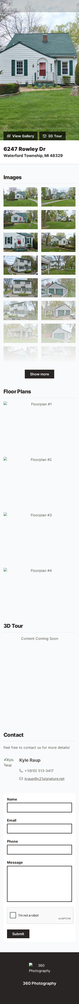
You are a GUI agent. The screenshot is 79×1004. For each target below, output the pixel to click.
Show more (39, 374)
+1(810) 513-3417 (39, 771)
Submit (18, 934)
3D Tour (55, 136)
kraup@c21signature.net (45, 778)
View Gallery (23, 136)
